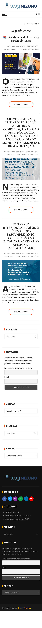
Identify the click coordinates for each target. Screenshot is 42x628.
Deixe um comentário (30, 49)
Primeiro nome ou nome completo (18, 368)
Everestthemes (24, 608)
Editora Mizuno (14, 49)
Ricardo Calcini (14, 154)
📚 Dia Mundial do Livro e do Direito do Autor (21, 39)
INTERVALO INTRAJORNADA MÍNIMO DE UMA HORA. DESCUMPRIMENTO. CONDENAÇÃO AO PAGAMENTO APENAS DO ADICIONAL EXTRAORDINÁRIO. (21, 236)
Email (6, 377)
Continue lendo (21, 104)
